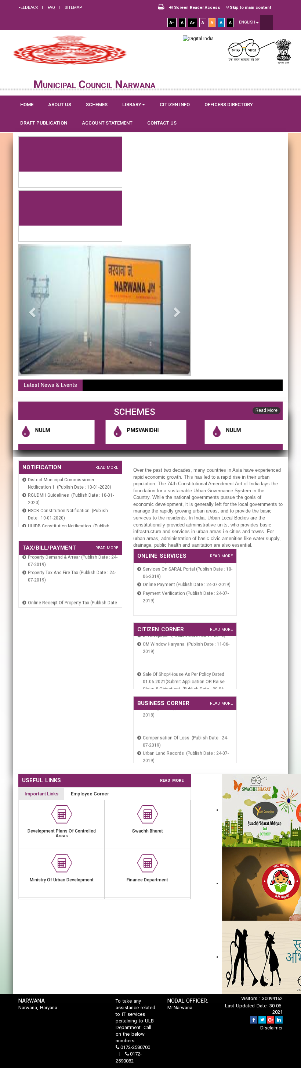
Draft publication (43, 123)
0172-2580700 (134, 1047)
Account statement (107, 123)
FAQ (51, 7)
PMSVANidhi (123, 430)
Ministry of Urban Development (62, 879)
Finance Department (147, 879)
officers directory (228, 104)
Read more (106, 467)
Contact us (162, 123)
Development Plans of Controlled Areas (62, 833)
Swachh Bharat (147, 831)
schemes (97, 104)
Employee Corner (90, 793)
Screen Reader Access (196, 7)
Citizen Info (175, 104)
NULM (22, 430)
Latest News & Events (50, 385)
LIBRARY (131, 104)
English (247, 22)
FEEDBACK (28, 7)
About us (59, 104)
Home (26, 104)
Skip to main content (250, 7)
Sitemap (73, 7)
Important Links (41, 793)
